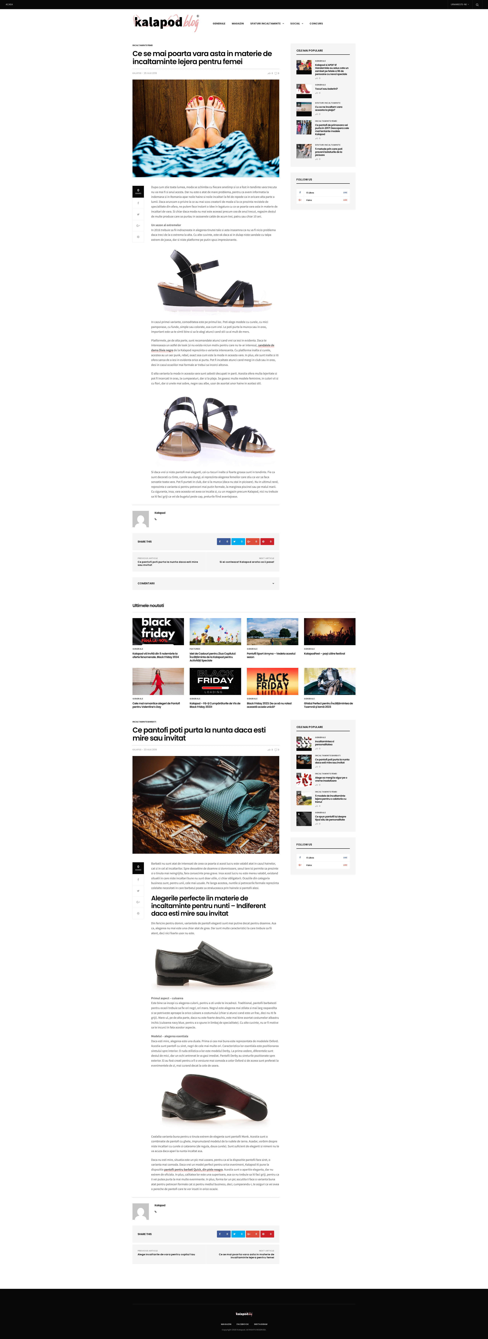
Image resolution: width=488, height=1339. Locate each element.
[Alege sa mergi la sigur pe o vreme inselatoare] (304, 780)
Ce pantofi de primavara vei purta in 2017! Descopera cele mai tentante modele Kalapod (332, 129)
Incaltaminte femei (142, 45)
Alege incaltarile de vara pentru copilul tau (166, 1254)
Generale (219, 23)
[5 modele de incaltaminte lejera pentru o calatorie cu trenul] (304, 798)
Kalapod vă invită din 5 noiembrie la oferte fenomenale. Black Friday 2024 (155, 655)
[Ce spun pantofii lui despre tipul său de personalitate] (304, 819)
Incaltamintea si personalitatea (324, 743)
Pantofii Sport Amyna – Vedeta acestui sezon (271, 655)
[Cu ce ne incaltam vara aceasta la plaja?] (304, 106)
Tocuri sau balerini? (326, 89)
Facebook (243, 1324)
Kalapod (136, 73)
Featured (195, 649)
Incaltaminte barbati (144, 722)
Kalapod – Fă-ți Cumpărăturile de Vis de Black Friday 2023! (215, 705)
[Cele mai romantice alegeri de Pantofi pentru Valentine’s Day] (158, 681)
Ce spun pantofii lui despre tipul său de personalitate (330, 818)
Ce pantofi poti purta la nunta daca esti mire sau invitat (168, 563)
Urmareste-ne (459, 4)
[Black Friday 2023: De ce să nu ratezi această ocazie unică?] (272, 681)
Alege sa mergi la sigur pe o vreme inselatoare (331, 779)
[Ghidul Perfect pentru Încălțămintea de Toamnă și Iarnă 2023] (330, 681)
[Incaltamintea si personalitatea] (304, 742)
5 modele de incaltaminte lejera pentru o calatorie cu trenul (330, 799)
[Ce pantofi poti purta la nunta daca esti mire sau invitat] (304, 759)
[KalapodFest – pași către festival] (330, 631)
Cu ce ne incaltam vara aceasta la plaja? (328, 108)
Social (295, 23)
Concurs (316, 23)
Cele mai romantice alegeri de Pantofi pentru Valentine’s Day (156, 705)
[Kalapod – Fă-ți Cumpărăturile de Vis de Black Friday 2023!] (215, 681)
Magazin (238, 23)
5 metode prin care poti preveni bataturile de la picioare (328, 152)
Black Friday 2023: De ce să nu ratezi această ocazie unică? (269, 705)
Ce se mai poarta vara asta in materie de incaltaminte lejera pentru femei (246, 1256)
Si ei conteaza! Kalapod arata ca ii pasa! (247, 562)
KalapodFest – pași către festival (324, 653)
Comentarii (146, 583)
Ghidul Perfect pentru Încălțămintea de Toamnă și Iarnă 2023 (328, 705)
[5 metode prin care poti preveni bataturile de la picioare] (304, 151)
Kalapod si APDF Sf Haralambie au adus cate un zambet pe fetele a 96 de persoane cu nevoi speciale (331, 69)
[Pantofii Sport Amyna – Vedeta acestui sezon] (272, 631)
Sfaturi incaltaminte (265, 23)
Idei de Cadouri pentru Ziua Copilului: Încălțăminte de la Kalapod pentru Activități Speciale (213, 657)
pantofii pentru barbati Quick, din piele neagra (193, 1170)
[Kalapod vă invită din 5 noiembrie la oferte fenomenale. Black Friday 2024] (158, 631)
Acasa (9, 4)
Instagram (260, 1324)
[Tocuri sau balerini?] (304, 89)
